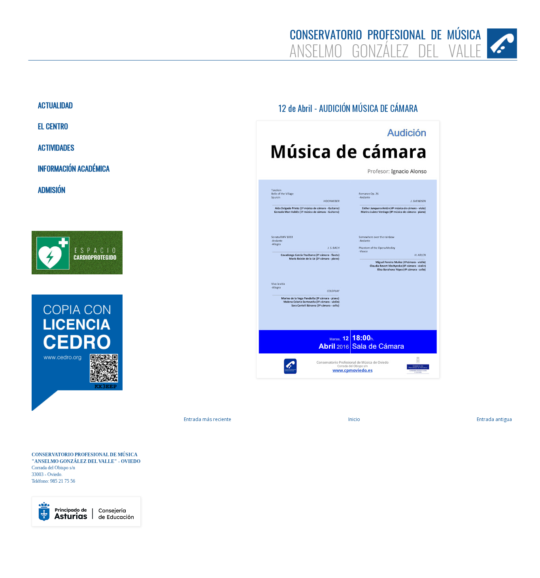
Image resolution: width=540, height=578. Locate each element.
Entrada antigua (494, 419)
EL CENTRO (53, 126)
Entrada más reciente (207, 419)
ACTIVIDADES (56, 147)
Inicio (354, 419)
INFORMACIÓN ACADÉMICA (74, 168)
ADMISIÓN (51, 189)
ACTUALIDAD (55, 105)
